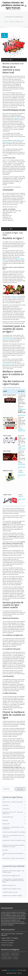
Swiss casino (6, 805)
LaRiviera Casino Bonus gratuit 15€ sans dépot (14, 832)
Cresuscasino (16, 118)
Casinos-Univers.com (12, 970)
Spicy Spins (5, 850)
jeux (12, 59)
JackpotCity (5, 820)
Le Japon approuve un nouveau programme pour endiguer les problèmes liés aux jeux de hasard (13, 880)
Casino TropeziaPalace (22, 408)
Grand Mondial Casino (8, 817)
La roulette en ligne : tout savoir (13, 234)
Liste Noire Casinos (6, 957)
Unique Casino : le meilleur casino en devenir (13, 858)
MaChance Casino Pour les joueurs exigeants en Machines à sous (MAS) (13, 845)
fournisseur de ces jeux (9, 364)
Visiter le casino (22, 415)
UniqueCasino (21, 464)
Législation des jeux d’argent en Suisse (12, 888)
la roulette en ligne (15, 296)
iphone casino (15, 954)
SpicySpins (20, 429)
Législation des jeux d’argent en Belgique (12, 895)
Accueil (6, 21)
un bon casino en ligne (8, 338)
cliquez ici (20, 496)
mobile (15, 957)
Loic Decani (5, 59)
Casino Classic (6, 808)
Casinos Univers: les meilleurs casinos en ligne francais (13, 5)
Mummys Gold (6, 823)
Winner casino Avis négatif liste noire (11, 875)
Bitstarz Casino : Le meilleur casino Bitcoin (13, 802)
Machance (20, 472)
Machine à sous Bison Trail (13, 63)
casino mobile (5, 954)
